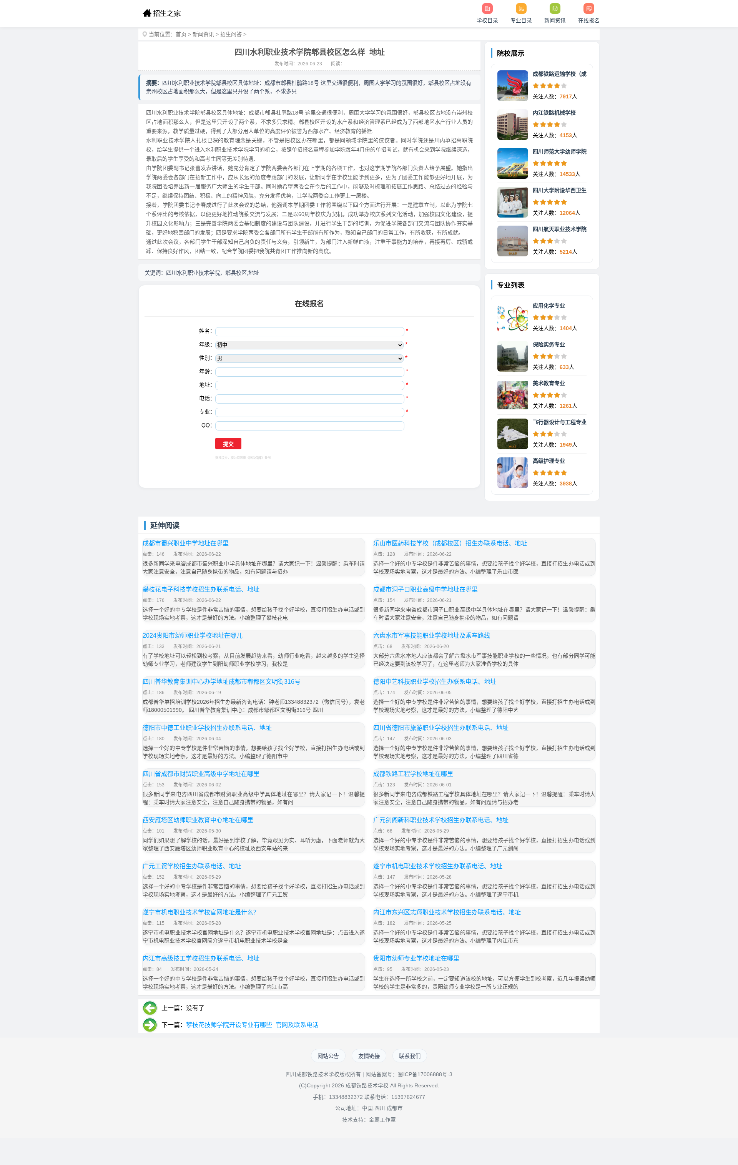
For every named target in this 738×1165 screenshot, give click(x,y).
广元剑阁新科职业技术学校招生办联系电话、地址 (441, 820)
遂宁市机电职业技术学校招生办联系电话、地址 (437, 866)
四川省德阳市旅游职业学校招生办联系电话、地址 (441, 728)
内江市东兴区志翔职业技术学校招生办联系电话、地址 (447, 912)
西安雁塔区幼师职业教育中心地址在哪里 (198, 820)
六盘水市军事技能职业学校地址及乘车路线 (431, 635)
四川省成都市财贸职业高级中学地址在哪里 (201, 774)
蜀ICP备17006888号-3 (425, 1074)
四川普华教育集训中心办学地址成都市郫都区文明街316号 (222, 681)
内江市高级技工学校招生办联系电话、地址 (201, 958)
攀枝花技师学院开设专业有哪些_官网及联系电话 (252, 1025)
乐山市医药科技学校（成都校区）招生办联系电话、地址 (450, 543)
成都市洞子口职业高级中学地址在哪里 (425, 589)
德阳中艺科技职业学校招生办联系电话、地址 (434, 681)
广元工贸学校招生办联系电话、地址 (192, 866)
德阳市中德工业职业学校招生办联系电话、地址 (207, 728)
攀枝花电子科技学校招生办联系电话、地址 (201, 589)
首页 (181, 34)
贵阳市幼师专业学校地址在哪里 (416, 958)
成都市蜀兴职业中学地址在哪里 (186, 543)
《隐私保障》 (255, 458)
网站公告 (328, 1056)
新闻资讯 (203, 34)
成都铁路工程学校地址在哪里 (413, 774)
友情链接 (369, 1056)
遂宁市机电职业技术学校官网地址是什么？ (201, 912)
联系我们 (410, 1056)
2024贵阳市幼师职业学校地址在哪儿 (193, 635)
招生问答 (231, 34)
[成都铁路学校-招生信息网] (161, 13)
